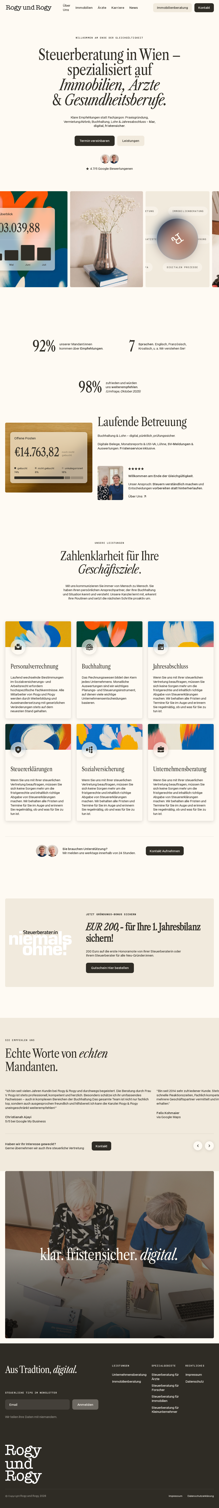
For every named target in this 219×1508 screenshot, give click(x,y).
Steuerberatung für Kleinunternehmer (165, 1410)
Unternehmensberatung (129, 1375)
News (133, 8)
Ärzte (102, 8)
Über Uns (66, 7)
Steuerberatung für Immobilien (165, 1398)
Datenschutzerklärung (201, 1495)
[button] (197, 1145)
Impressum (193, 1375)
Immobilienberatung (126, 1381)
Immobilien (84, 8)
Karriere (117, 8)
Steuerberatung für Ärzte (165, 1377)
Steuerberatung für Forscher (165, 1387)
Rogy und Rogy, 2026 (33, 1495)
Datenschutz (194, 1381)
